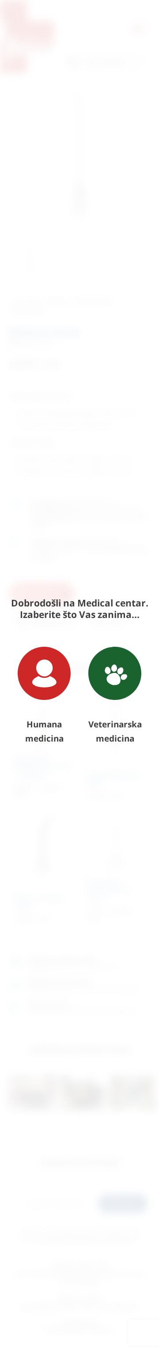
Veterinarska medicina (115, 731)
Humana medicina (44, 731)
